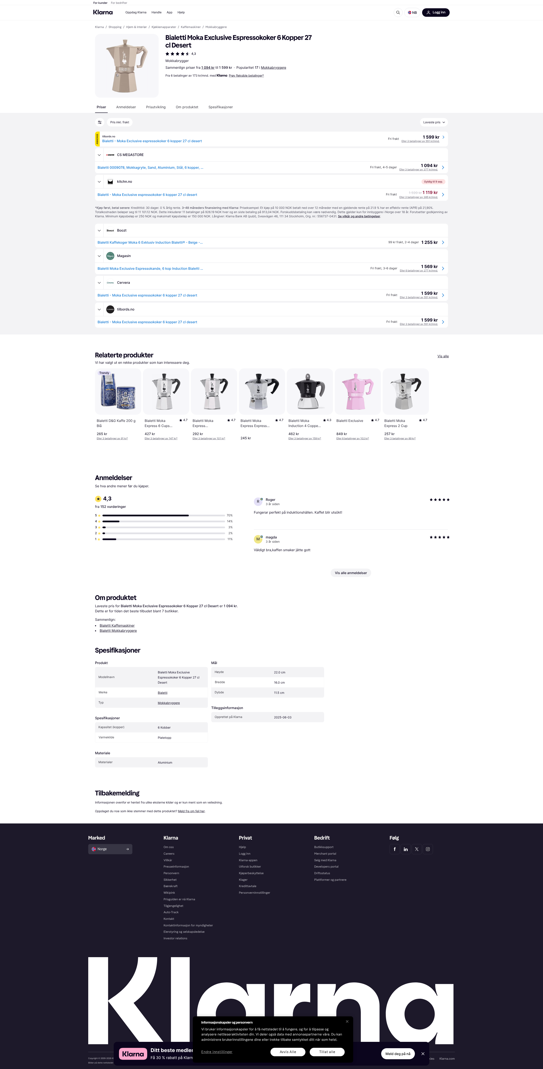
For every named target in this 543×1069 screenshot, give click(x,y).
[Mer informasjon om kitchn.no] (99, 181)
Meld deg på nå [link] (398, 1054)
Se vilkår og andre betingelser (359, 216)
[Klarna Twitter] (417, 849)
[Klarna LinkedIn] (406, 849)
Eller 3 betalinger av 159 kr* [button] (304, 438)
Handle (157, 12)
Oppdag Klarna (136, 12)
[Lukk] (347, 1021)
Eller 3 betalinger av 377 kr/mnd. (418, 169)
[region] (273, 1039)
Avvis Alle (288, 1052)
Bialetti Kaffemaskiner (117, 625)
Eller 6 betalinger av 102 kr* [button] (352, 438)
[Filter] (99, 122)
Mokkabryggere (273, 67)
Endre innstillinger (216, 1052)
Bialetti (162, 693)
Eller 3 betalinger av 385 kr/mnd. (418, 197)
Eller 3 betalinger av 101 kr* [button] (209, 438)
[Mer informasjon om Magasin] (99, 256)
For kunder (100, 3)
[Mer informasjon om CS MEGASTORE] (99, 155)
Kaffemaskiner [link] (191, 27)
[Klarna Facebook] (395, 849)
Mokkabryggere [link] (216, 27)
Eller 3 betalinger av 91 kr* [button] (112, 438)
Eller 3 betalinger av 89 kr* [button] (400, 438)
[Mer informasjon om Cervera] (99, 282)
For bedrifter (119, 3)
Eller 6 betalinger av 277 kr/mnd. (419, 270)
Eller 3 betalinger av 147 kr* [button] (161, 438)
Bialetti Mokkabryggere (118, 630)
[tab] (101, 107)
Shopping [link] (115, 27)
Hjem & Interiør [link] (136, 27)
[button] (412, 12)
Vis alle (443, 356)
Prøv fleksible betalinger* (246, 75)
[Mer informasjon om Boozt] (99, 230)
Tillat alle (327, 1052)
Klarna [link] (99, 27)
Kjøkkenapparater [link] (164, 27)
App (169, 12)
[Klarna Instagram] (428, 849)
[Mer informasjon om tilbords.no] (99, 309)
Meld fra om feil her (191, 811)
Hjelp (181, 12)
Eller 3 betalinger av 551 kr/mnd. (420, 141)
